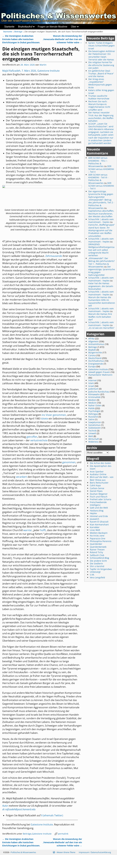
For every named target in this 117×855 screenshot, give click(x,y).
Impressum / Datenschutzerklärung (95, 852)
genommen (69, 462)
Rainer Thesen (97, 549)
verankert (21, 476)
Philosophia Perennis (100, 541)
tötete (44, 418)
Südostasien (94, 427)
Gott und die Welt (99, 507)
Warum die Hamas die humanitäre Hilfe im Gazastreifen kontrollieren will (101, 301)
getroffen (32, 436)
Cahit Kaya (95, 485)
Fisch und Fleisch (98, 496)
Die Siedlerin (96, 563)
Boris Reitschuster (99, 482)
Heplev (93, 513)
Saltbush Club (97, 555)
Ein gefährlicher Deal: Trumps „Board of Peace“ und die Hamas (101, 73)
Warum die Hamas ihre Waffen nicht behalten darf (100, 317)
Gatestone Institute (42, 824)
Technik (92, 430)
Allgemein (93, 341)
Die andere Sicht (98, 560)
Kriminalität (94, 397)
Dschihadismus (96, 360)
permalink (63, 833)
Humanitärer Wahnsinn (100, 374)
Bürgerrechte (95, 352)
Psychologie (94, 411)
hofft (43, 530)
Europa (92, 366)
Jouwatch (94, 518)
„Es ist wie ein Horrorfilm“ (101, 327)
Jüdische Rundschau (98, 391)
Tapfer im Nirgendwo (101, 569)
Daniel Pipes (96, 491)
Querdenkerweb (98, 546)
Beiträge (18, 31)
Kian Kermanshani (99, 524)
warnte (27, 530)
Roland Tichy (96, 552)
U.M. (92, 574)
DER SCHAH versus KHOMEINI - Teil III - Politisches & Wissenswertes (98, 178)
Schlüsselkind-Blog (99, 557)
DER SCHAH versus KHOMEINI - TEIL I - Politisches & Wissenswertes (98, 162)
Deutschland (94, 358)
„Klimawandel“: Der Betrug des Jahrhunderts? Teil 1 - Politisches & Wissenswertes (101, 262)
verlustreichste (39, 440)
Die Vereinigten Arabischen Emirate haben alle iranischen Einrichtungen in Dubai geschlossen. (21, 39)
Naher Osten (94, 405)
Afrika (91, 338)
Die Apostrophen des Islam (100, 467)
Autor (5, 805)
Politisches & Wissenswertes (23, 852)
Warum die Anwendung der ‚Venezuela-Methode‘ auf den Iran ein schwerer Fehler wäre (62, 39)
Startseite (9, 26)
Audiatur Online (98, 474)
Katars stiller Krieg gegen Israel (101, 91)
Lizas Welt (95, 530)
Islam (91, 383)
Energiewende (95, 363)
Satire (91, 419)
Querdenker (96, 543)
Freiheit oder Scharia (100, 499)
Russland (93, 416)
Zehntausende (53, 256)
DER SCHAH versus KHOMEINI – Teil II (101, 169)
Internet (92, 380)
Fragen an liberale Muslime (52, 26)
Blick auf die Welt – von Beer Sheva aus (101, 478)
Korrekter (94, 527)
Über (73, 26)
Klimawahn (94, 394)
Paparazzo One (97, 538)
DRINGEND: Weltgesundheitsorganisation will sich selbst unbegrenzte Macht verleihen (101, 250)
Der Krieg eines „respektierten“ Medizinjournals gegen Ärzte (100, 83)
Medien (92, 400)
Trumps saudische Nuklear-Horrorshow (98, 97)
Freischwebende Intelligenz (98, 503)
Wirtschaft (93, 439)
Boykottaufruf (25, 26)
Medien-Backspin (99, 532)
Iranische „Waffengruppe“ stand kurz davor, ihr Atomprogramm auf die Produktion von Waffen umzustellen (101, 230)
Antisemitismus (96, 344)
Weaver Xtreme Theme (66, 852)
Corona (92, 355)
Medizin (92, 402)
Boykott (92, 349)
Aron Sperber (97, 471)
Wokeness (93, 441)
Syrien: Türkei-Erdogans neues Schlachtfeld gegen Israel (101, 45)
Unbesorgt (95, 571)
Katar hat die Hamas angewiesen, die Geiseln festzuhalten (100, 286)
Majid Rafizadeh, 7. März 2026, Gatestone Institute (31, 70)
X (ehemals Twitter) (52, 815)
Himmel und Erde (99, 516)
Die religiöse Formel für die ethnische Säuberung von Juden (101, 65)
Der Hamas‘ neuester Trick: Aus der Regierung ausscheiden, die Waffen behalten (100, 116)
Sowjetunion (94, 422)
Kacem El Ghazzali (99, 521)
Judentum (93, 388)
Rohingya (93, 413)
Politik (91, 408)
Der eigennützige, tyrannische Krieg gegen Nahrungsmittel (101, 270)
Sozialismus (94, 425)
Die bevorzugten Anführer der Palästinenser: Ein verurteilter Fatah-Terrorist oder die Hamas (101, 55)
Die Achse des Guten (100, 463)
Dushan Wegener (99, 493)
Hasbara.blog (96, 510)
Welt (90, 436)
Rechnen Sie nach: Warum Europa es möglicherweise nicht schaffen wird (99, 105)
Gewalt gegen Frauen (99, 372)
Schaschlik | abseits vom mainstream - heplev (101, 220)
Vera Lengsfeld (97, 577)
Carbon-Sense (97, 488)
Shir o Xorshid (97, 566)
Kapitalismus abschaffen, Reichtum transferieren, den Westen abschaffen (101, 213)
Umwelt (92, 433)
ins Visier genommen (54, 415)
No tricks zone (97, 535)
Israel (91, 386)
